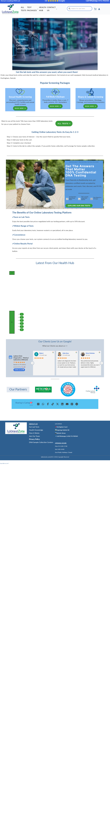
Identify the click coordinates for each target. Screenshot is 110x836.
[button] (20, 108)
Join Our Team (34, 436)
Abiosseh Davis (90, 353)
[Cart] (95, 9)
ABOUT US (33, 424)
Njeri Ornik (65, 353)
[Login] (99, 9)
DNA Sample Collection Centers (41, 442)
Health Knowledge (36, 430)
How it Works (34, 433)
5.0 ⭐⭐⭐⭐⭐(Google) (55, 1)
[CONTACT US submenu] (56, 9)
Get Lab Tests (34, 427)
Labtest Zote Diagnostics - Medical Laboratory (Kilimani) (20, 358)
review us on (18, 369)
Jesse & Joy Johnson (45, 353)
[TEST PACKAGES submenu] (37, 9)
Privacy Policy (34, 439)
